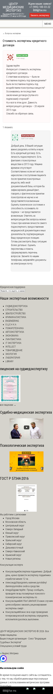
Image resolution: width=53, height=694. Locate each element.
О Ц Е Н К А (10, 324)
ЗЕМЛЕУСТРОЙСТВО (15, 313)
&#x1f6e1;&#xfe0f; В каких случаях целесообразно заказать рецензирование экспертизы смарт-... (29, 604)
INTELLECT (10, 346)
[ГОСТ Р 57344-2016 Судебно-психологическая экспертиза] (26, 510)
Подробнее (5, 686)
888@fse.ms (39, 10)
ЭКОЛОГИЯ (11, 354)
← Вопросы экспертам (12, 33)
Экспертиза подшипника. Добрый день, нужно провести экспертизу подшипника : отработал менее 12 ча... (28, 575)
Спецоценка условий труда (13, 645)
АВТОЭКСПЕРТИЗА (14, 331)
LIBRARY (9, 361)
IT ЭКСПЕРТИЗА (13, 342)
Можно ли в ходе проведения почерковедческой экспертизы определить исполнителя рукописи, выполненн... (26, 616)
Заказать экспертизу (40, 15)
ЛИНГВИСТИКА (13, 339)
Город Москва (12, 518)
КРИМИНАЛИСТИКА (15, 317)
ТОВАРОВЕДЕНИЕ (13, 350)
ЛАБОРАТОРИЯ (12, 357)
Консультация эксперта (11, 564)
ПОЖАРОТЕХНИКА (14, 328)
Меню (47, 23)
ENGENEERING (12, 320)
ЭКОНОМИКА (11, 335)
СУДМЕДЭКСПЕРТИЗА (16, 306)
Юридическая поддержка (12, 287)
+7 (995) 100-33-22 (39, 7)
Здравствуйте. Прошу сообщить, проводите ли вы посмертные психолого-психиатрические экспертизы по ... (25, 593)
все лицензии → (8, 404)
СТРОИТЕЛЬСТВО (14, 309)
